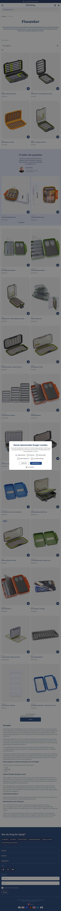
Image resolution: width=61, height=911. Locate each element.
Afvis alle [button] (24, 463)
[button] (30, 467)
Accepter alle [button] (36, 463)
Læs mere (35, 451)
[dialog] (30, 455)
